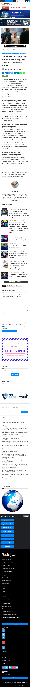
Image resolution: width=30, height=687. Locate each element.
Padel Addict (5, 657)
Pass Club (12, 685)
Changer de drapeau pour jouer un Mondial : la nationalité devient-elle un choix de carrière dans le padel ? (14, 424)
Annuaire (7, 685)
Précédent (6, 46)
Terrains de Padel (6, 660)
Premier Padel (16, 53)
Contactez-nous (6, 565)
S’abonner (15, 374)
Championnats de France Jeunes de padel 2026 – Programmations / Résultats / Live (18, 7)
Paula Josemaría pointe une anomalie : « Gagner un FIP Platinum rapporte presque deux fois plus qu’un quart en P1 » (15, 476)
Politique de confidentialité (17, 684)
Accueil (4, 49)
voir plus (26, 516)
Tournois (2, 1)
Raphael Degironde (21, 209)
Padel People (9, 53)
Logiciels (4, 588)
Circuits (15, 49)
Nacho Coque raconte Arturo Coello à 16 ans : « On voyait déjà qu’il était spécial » (19, 255)
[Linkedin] (16, 73)
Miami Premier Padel (11, 285)
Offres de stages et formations (9, 614)
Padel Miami (18, 285)
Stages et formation (7, 580)
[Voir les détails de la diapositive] (15, 46)
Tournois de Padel (6, 655)
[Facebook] (5, 73)
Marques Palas (5, 585)
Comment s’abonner (7, 606)
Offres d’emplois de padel (8, 611)
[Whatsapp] (22, 73)
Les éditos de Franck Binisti (8, 562)
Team (23, 685)
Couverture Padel (6, 594)
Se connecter (5, 608)
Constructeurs (5, 583)
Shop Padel (5, 577)
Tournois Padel (10, 49)
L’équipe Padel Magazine (8, 568)
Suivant (24, 46)
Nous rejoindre (18, 685)
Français (20, 1)
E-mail (4, 318)
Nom (3, 313)
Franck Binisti (8, 69)
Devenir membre (9, 1)
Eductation (4, 596)
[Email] (5, 76)
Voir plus (4, 575)
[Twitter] (10, 73)
